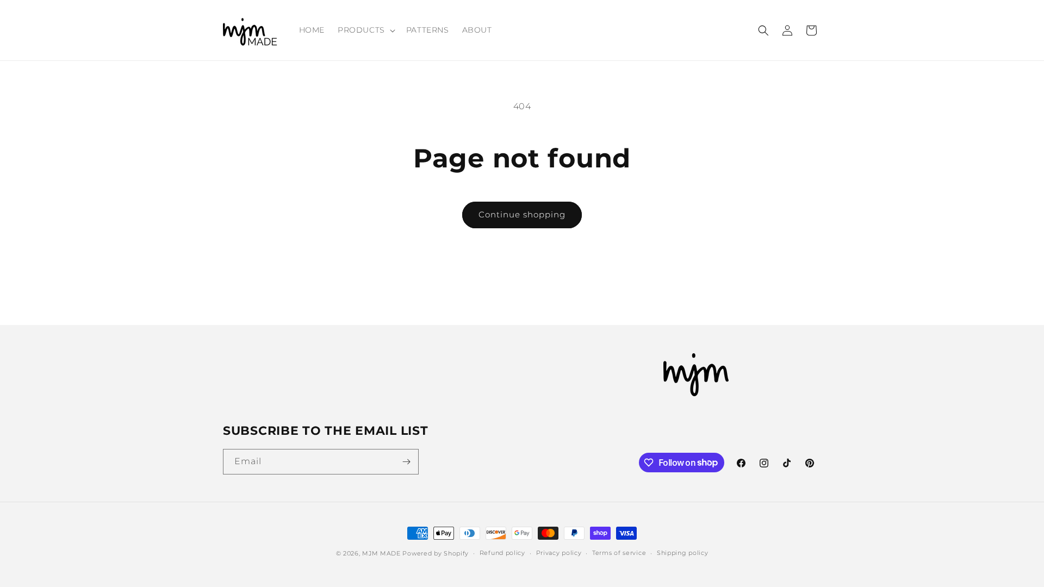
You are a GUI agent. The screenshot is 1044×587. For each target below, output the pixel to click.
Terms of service (619, 553)
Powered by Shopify (435, 553)
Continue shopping (522, 214)
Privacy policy (559, 553)
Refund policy (502, 553)
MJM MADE (381, 553)
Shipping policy (683, 553)
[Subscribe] (406, 461)
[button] (365, 29)
